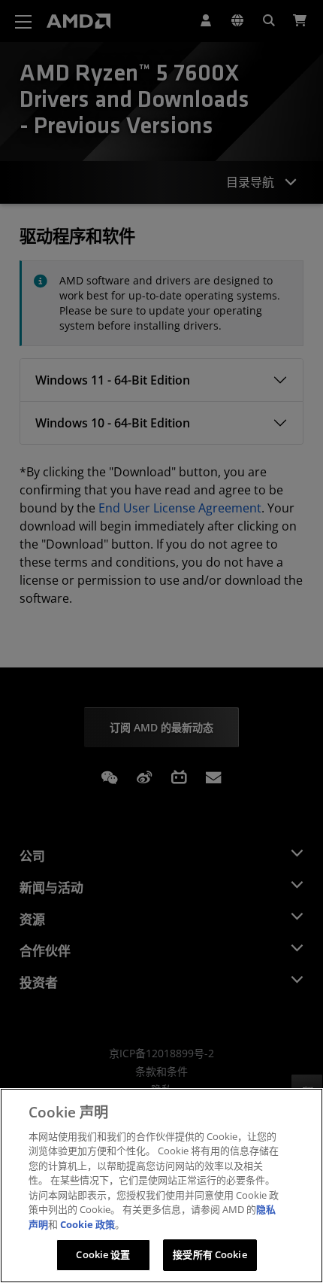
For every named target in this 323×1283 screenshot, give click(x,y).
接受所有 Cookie (209, 1254)
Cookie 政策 (87, 1224)
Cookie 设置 (103, 1254)
